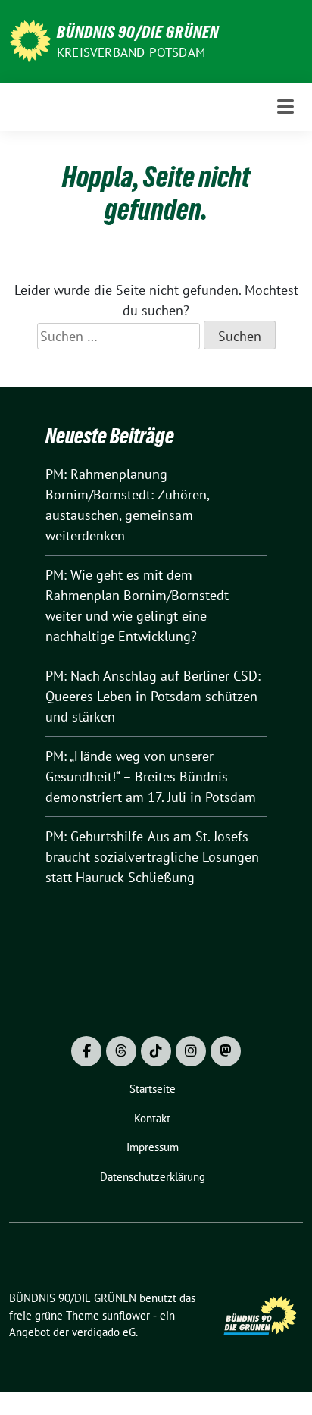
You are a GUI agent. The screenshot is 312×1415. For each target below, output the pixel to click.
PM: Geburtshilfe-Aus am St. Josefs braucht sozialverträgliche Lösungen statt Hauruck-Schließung (152, 857)
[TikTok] (156, 1051)
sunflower (126, 1315)
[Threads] (121, 1051)
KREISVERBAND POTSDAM (131, 52)
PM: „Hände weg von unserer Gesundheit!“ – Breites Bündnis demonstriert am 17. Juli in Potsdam (150, 776)
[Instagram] (191, 1051)
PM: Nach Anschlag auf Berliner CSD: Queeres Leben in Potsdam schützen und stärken (153, 696)
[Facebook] (86, 1051)
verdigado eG (104, 1332)
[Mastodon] (226, 1051)
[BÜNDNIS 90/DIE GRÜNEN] (30, 40)
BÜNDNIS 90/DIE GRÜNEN (138, 32)
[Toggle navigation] (285, 106)
